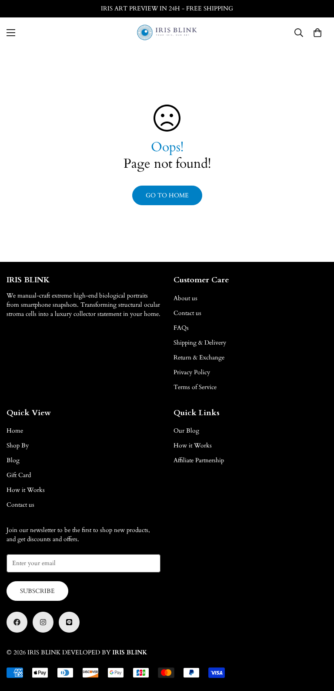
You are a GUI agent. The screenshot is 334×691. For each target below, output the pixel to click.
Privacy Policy (192, 372)
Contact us (187, 313)
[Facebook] (17, 622)
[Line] (69, 622)
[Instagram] (43, 622)
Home (15, 431)
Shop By (18, 445)
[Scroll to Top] (317, 643)
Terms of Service (195, 387)
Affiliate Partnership (199, 460)
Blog (13, 460)
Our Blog (186, 431)
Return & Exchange (199, 357)
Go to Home (167, 195)
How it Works (26, 490)
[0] (317, 33)
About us (185, 298)
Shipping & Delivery (200, 343)
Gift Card (19, 475)
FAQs (181, 328)
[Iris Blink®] (167, 32)
